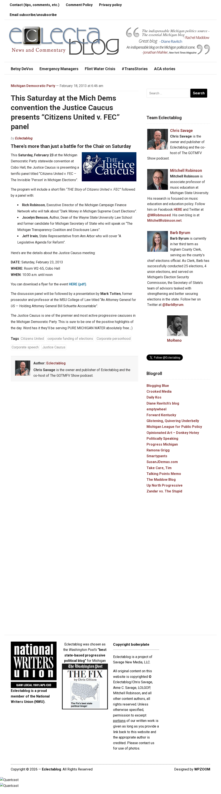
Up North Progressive (165, 485)
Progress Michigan (162, 444)
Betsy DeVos (22, 68)
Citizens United (32, 339)
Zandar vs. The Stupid (164, 491)
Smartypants (157, 456)
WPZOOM (202, 769)
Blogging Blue (158, 386)
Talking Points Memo (164, 474)
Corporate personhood (114, 339)
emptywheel (156, 409)
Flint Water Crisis (100, 68)
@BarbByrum (172, 305)
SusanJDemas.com (162, 462)
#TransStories (135, 68)
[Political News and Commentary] (64, 41)
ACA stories (164, 68)
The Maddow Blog (161, 480)
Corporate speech (25, 347)
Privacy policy (110, 5)
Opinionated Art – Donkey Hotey (173, 433)
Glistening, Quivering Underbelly (173, 421)
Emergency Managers (58, 68)
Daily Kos (154, 397)
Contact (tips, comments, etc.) (34, 5)
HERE (178, 209)
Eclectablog (24, 138)
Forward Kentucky (161, 415)
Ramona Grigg (158, 450)
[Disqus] (74, 449)
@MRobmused (159, 215)
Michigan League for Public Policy (174, 427)
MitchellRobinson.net (164, 220)
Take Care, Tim (159, 468)
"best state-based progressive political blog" (85, 655)
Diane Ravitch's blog (163, 403)
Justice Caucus (53, 347)
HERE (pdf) (77, 284)
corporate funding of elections (70, 339)
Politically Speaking (162, 439)
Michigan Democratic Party (33, 86)
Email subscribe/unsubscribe (33, 15)
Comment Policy (79, 5)
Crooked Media (159, 391)
